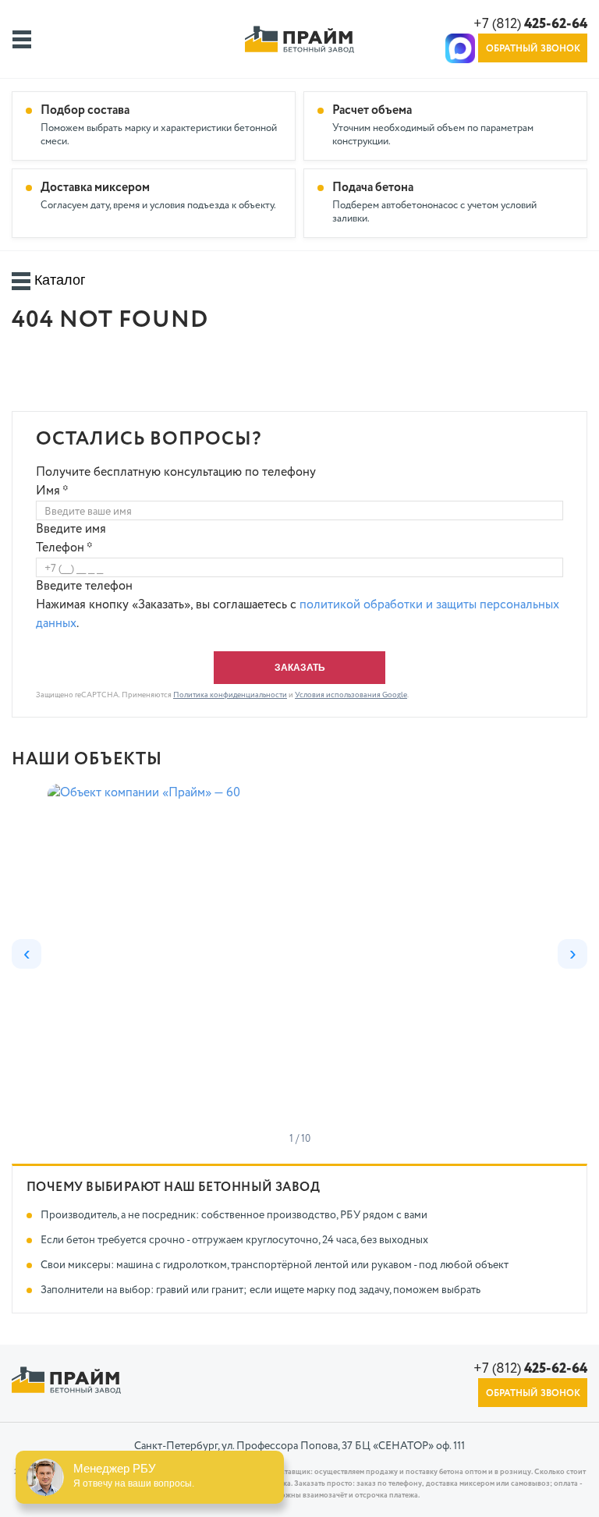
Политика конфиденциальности (230, 695)
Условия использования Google (351, 695)
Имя (52, 491)
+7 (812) (530, 24)
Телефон (64, 548)
